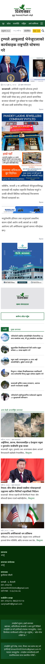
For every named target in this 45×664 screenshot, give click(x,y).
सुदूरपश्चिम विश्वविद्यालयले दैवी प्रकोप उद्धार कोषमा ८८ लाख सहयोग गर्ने (26, 349)
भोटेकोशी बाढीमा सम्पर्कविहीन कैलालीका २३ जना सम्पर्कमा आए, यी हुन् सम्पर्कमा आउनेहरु (27, 337)
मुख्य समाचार (16, 329)
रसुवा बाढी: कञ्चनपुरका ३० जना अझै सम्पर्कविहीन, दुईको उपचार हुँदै (24, 361)
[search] (43, 30)
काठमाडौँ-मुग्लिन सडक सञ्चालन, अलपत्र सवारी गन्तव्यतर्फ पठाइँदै (25, 384)
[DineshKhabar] (22, 8)
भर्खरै (5, 329)
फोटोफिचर (27, 31)
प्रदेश (8, 24)
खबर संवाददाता (22, 304)
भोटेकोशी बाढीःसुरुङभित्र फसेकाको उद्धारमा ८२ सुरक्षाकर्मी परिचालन (26, 396)
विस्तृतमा (29, 453)
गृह (3, 24)
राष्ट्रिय (24, 24)
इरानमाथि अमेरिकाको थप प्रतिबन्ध (16, 533)
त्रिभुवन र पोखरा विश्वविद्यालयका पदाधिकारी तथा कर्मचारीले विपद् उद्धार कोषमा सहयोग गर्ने (27, 372)
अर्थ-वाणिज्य (33, 24)
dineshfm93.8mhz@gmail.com (25, 649)
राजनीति (16, 24)
